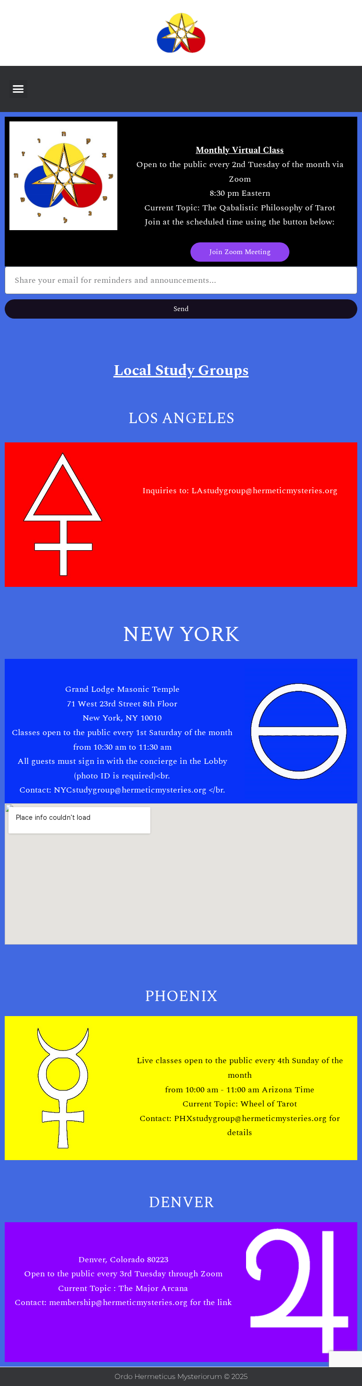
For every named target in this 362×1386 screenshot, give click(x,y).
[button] (18, 89)
